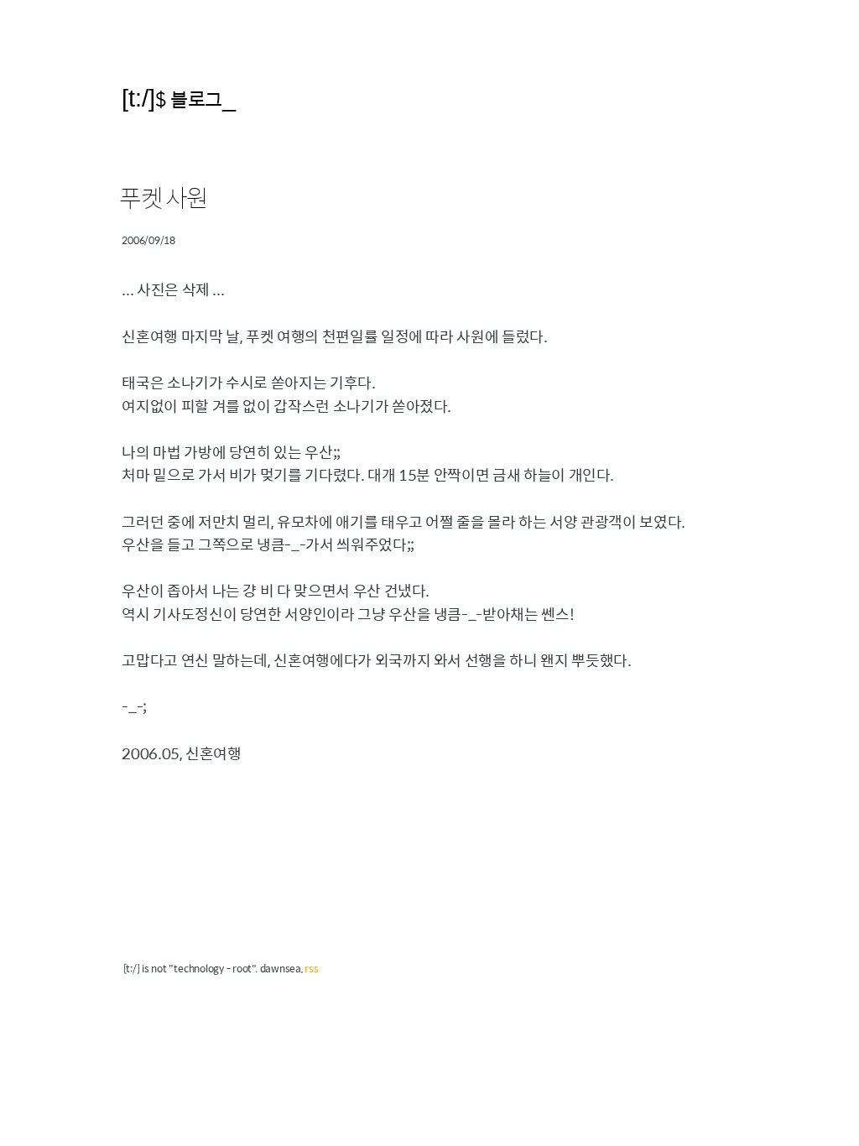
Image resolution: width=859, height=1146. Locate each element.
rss (311, 968)
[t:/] (138, 98)
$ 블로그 (188, 98)
